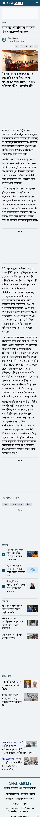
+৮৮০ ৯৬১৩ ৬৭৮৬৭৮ (21, 816)
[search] (31, 3)
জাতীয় (4, 23)
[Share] (17, 46)
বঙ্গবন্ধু (5, 504)
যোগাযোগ (9, 799)
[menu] (36, 3)
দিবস (28, 504)
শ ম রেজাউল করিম (17, 504)
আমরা (31, 799)
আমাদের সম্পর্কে (21, 799)
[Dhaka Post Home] (20, 783)
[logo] (12, 3)
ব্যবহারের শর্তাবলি (28, 794)
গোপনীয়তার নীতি (12, 794)
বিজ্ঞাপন (24, 803)
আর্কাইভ (16, 803)
